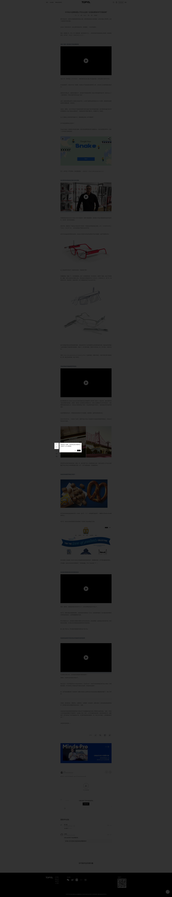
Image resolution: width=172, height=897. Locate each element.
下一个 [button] (79, 450)
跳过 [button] (75, 450)
